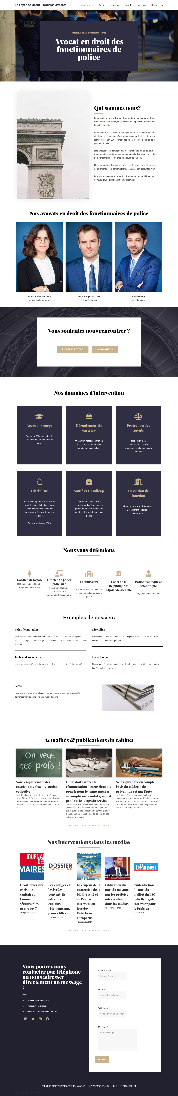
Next (107, 825)
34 (82, 825)
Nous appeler (128, 1086)
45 (104, 825)
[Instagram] (40, 1019)
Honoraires (157, 5)
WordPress (38, 1092)
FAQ (115, 1086)
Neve (17, 1092)
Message (103, 1027)
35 (84, 825)
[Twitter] (33, 1019)
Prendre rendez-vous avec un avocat (63, 1086)
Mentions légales (98, 1086)
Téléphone (103, 1008)
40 (99, 825)
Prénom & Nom (105, 970)
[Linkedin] (26, 1019)
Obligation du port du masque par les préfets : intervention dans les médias (117, 894)
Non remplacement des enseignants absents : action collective (37, 786)
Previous (72, 825)
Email (101, 989)
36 (87, 825)
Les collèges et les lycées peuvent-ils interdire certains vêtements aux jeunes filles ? (59, 899)
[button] (94, 4)
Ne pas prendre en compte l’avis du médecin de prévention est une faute (135, 786)
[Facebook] (47, 1019)
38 (93, 825)
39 (96, 825)
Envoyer (102, 1059)
